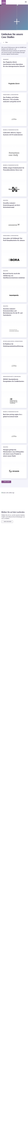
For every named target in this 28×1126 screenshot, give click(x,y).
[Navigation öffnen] (26, 2)
